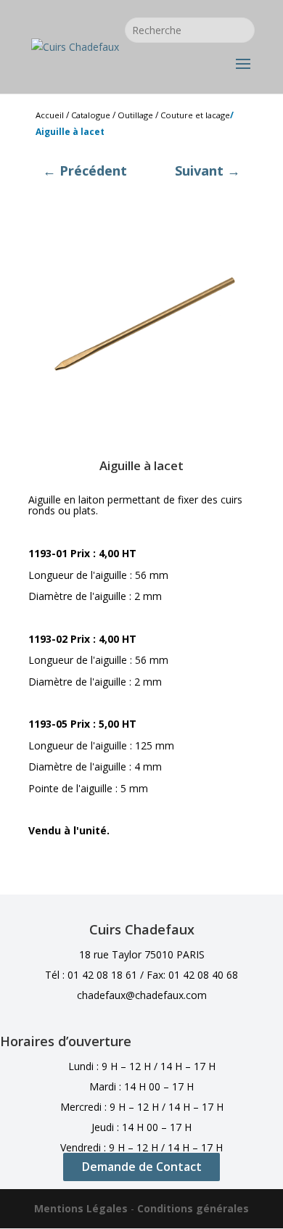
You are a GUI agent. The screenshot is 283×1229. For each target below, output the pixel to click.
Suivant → (207, 170)
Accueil (50, 115)
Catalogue (90, 115)
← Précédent (85, 170)
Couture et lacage (195, 115)
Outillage (135, 115)
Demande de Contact (142, 1167)
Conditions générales (193, 1208)
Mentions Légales (81, 1208)
